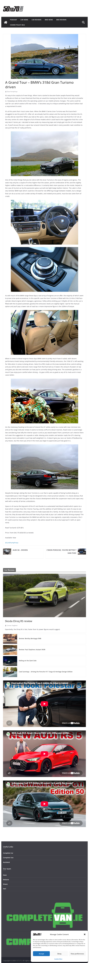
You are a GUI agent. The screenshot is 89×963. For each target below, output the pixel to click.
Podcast (13, 20)
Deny (59, 954)
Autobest (6, 862)
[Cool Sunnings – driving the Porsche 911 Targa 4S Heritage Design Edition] (10, 672)
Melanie (6, 880)
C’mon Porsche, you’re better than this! (61, 551)
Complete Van (8, 858)
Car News (24, 20)
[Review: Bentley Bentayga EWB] (10, 639)
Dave (5, 875)
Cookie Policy (58, 959)
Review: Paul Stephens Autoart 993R (32, 650)
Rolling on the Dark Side (27, 661)
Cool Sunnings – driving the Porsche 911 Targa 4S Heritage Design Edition (46, 672)
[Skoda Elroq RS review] (44, 595)
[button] (85, 934)
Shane (5, 884)
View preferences (77, 954)
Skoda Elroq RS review (18, 621)
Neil (4, 889)
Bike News (49, 20)
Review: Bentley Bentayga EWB (30, 638)
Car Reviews (36, 20)
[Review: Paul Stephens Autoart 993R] (10, 650)
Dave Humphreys (12, 91)
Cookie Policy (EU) (17, 25)
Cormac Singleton (12, 625)
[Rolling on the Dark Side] (10, 661)
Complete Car (8, 853)
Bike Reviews (61, 20)
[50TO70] (5, 22)
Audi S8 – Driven (20, 550)
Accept (41, 954)
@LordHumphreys (11, 543)
